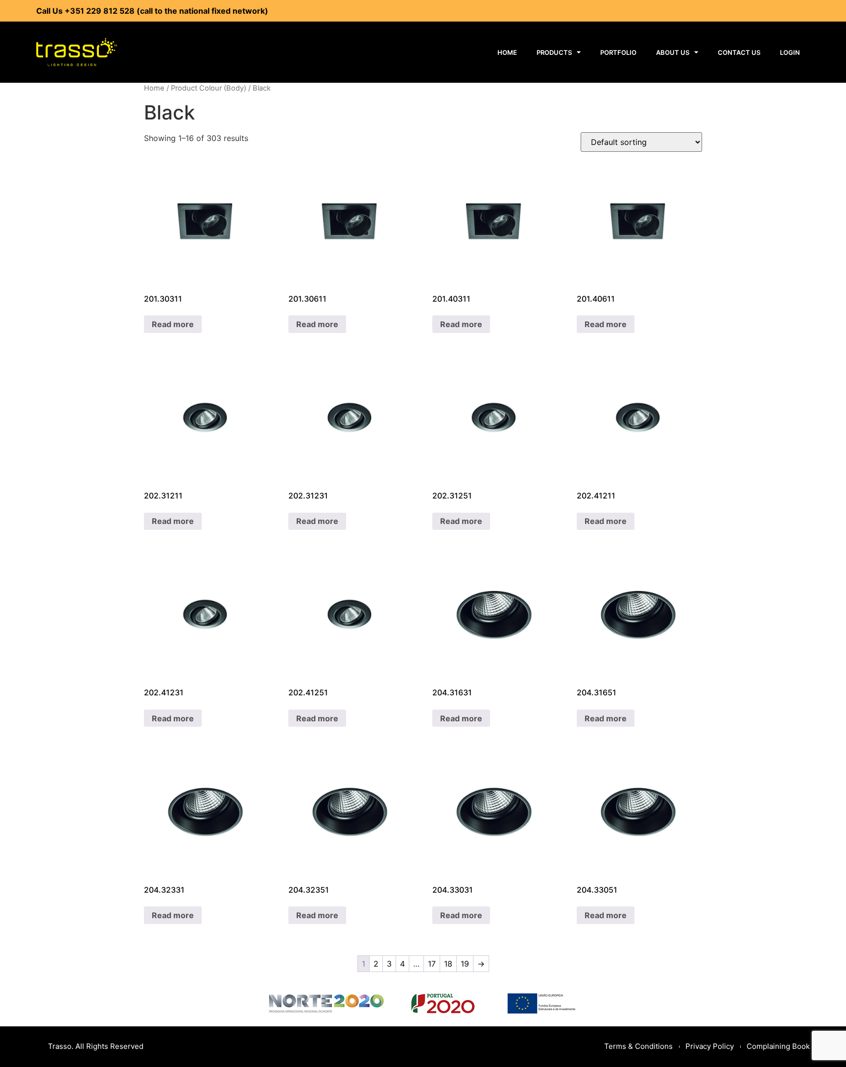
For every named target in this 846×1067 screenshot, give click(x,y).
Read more (173, 324)
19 (465, 964)
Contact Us (739, 52)
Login (790, 52)
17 (432, 964)
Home (507, 52)
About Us (672, 52)
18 (448, 964)
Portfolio (618, 52)
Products (554, 52)
